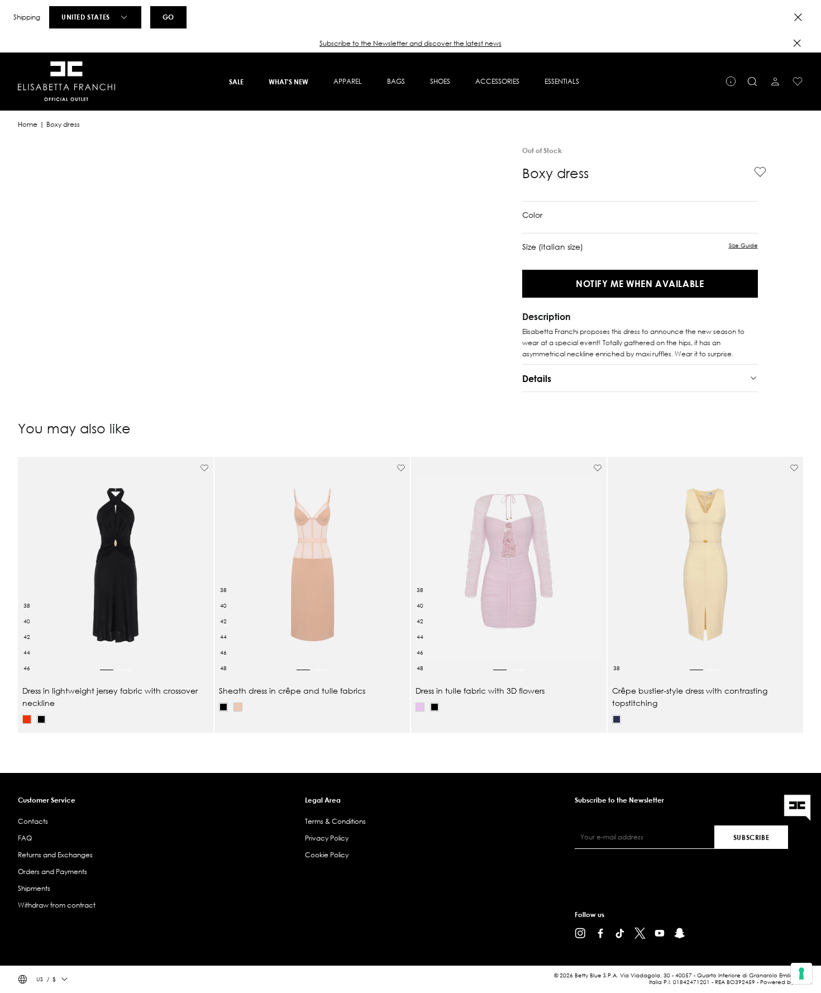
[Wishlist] (797, 81)
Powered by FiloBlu (786, 982)
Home (27, 124)
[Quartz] (420, 707)
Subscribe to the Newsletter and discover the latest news (410, 43)
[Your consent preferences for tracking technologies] (801, 973)
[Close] (798, 17)
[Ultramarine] (616, 719)
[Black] (41, 719)
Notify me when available (640, 283)
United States (85, 16)
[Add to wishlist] (755, 172)
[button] (410, 44)
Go (168, 16)
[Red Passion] (26, 719)
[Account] (775, 81)
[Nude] (237, 707)
